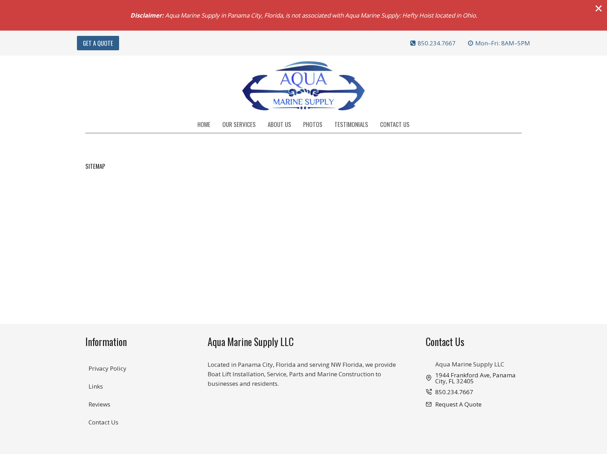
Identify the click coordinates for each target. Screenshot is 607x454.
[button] (454, 404)
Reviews (99, 404)
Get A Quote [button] (98, 43)
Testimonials (351, 124)
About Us (279, 124)
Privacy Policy (107, 368)
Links (96, 386)
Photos (312, 124)
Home (203, 124)
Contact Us (395, 124)
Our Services (239, 124)
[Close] (598, 8)
